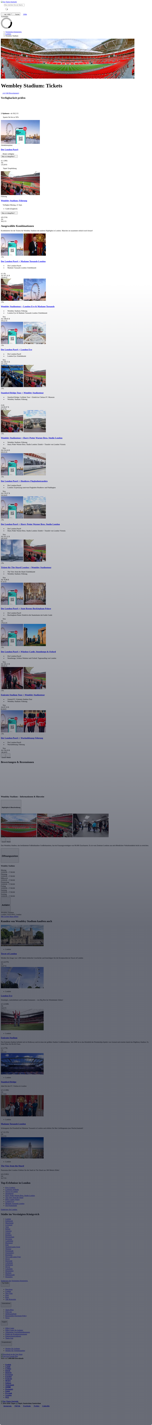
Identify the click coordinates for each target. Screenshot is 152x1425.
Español (8, 1377)
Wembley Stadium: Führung (14, 200)
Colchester (9, 1263)
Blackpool (9, 1243)
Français (8, 1379)
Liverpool (8, 1225)
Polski (7, 1391)
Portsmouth (9, 1251)
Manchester (9, 1223)
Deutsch (8, 1373)
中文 (7, 1397)
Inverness (8, 1239)
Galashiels (9, 1269)
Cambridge (9, 1241)
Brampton (8, 1255)
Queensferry (9, 1253)
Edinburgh (9, 1221)
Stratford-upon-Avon (12, 1247)
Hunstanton (9, 1271)
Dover (7, 1259)
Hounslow (9, 1277)
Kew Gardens (10, 1188)
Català (7, 1367)
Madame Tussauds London (14, 1203)
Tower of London (11, 1192)
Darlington (9, 1265)
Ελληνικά (9, 1375)
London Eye (9, 1201)
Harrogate (8, 1261)
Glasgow (8, 1231)
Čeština (8, 1369)
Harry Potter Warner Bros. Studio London (20, 1195)
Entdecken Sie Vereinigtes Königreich (14, 1281)
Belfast (7, 1229)
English (8, 1365)
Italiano (8, 1383)
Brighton (8, 1235)
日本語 (8, 1387)
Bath (7, 1245)
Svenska (8, 1395)
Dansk (7, 1371)
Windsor (8, 1249)
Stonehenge (9, 1193)
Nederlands (9, 1385)
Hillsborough (10, 1275)
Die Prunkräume (11, 1205)
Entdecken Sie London (9, 1209)
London (8, 1219)
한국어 (8, 1381)
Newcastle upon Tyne (13, 1257)
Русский (8, 1393)
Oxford (7, 1233)
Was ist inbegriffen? (8, 156)
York (7, 1227)
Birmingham (9, 1237)
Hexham (8, 1273)
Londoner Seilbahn (12, 1190)
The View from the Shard (14, 1197)
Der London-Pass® (9, 149)
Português (9, 1389)
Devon (7, 1267)
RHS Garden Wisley (12, 1199)
